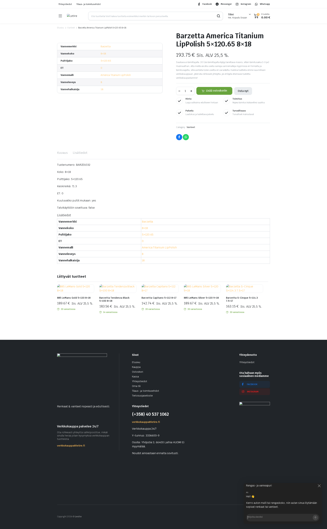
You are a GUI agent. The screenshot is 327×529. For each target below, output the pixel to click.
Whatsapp (265, 4)
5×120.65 (106, 60)
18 (102, 89)
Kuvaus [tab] (62, 153)
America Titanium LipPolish (116, 75)
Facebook (207, 4)
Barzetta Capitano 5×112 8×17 (159, 297)
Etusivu (60, 27)
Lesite (78, 516)
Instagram (246, 4)
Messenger (226, 4)
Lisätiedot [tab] (80, 153)
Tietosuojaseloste (142, 395)
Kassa (135, 376)
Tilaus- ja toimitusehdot (88, 4)
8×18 (103, 53)
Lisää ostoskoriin (216, 90)
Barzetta (106, 46)
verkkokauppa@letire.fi (71, 445)
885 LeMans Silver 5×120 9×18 (201, 297)
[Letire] (75, 16)
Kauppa (136, 367)
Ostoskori (137, 371)
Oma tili (136, 386)
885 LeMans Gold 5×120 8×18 (73, 297)
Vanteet (71, 27)
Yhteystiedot (65, 4)
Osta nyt (243, 91)
